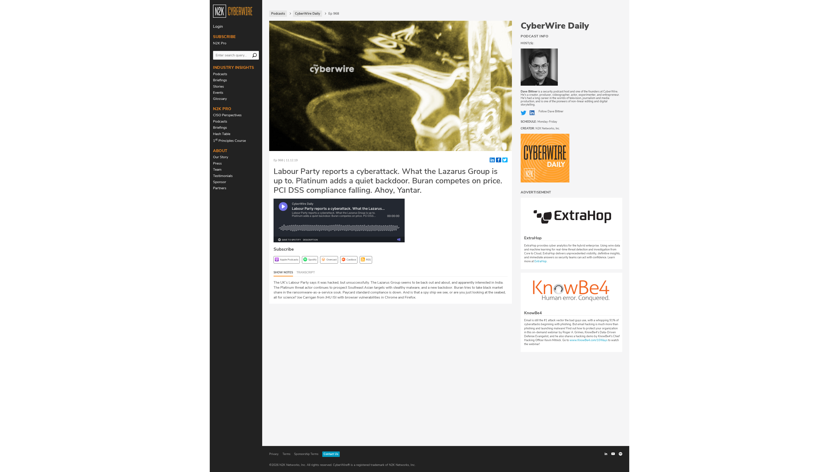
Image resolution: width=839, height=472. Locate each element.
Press (217, 163)
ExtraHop (540, 261)
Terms (286, 454)
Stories (218, 86)
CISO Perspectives (227, 115)
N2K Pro (219, 43)
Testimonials (223, 176)
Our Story (220, 157)
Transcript (305, 272)
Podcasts (220, 74)
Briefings (220, 80)
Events (218, 92)
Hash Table (221, 134)
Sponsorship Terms (306, 454)
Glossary (220, 98)
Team (217, 169)
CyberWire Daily (555, 26)
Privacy (274, 454)
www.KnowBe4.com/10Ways (588, 340)
